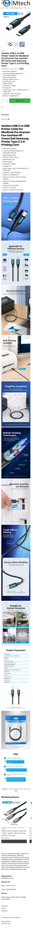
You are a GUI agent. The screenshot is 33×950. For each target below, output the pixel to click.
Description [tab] (5, 115)
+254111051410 (10, 885)
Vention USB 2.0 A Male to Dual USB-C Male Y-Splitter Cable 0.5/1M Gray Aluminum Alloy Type (13, 833)
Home (2, 8)
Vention (7, 8)
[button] (28, 12)
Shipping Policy (6, 921)
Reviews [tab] (5, 119)
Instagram (4, 911)
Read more (14, 841)
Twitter (3, 908)
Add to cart (20, 101)
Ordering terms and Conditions (11, 917)
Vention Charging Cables (16, 8)
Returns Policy (5, 923)
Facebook (4, 906)
